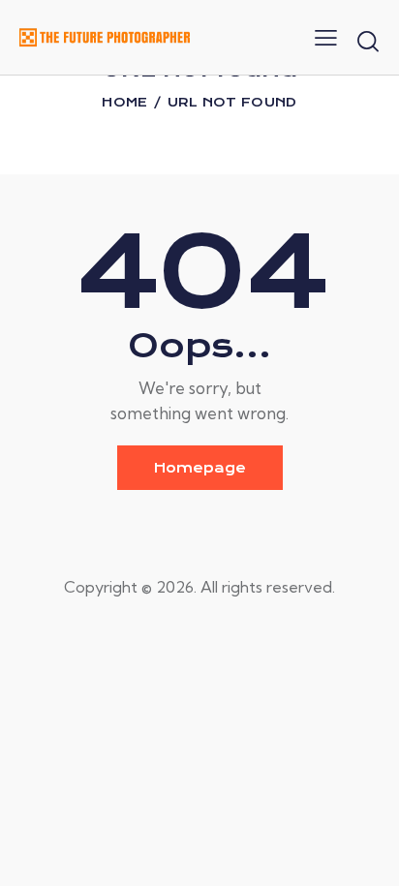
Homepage (200, 467)
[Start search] (368, 40)
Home (124, 102)
